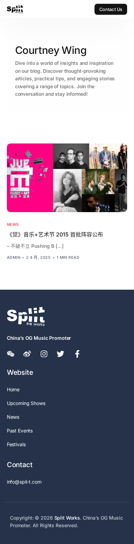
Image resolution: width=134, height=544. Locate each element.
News (13, 225)
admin (13, 257)
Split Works (67, 518)
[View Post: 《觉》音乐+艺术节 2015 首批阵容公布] (67, 177)
